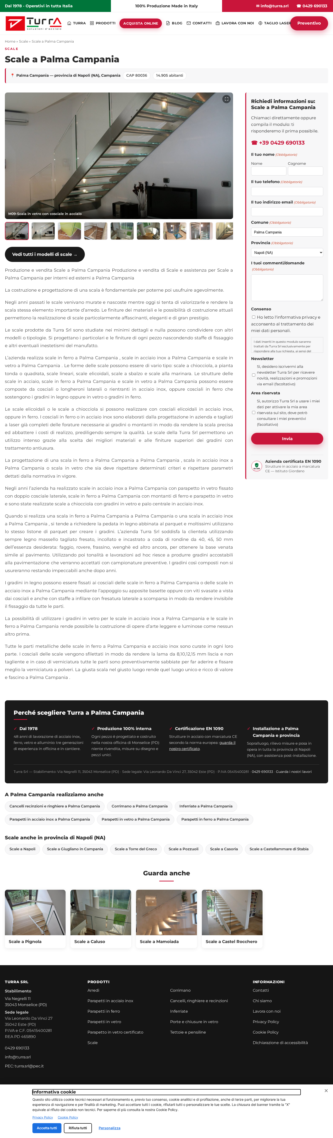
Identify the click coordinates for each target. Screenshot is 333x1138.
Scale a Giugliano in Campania (75, 849)
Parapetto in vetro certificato (115, 1032)
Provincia (272, 243)
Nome (256, 163)
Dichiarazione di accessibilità (280, 1042)
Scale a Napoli (22, 849)
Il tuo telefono (276, 181)
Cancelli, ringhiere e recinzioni (199, 1001)
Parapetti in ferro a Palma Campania (215, 819)
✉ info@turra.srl (272, 6)
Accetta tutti (47, 1128)
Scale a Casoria (224, 849)
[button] (119, 156)
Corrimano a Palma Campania (140, 806)
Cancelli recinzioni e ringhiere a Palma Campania (55, 806)
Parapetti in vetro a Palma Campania (136, 819)
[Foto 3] (69, 231)
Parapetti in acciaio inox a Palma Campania (50, 819)
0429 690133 (262, 771)
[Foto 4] (96, 231)
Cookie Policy (266, 1032)
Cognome (297, 163)
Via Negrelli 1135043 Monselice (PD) (26, 1001)
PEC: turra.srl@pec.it (24, 1066)
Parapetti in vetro (104, 1021)
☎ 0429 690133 (311, 6)
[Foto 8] (201, 231)
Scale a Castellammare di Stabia (279, 849)
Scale (23, 41)
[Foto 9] (227, 231)
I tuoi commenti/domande (277, 266)
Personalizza (109, 1128)
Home (10, 41)
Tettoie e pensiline (188, 1032)
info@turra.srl (18, 1057)
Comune (271, 222)
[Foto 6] (148, 231)
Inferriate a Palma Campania (206, 806)
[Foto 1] (17, 231)
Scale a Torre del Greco (136, 849)
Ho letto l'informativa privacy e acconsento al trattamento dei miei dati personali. (285, 324)
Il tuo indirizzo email (283, 202)
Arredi (93, 990)
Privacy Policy (266, 1021)
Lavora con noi (267, 1011)
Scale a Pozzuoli (183, 849)
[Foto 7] (175, 231)
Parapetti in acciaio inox (110, 1001)
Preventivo (309, 23)
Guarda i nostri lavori (294, 771)
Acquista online (140, 23)
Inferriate (179, 1011)
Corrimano (180, 990)
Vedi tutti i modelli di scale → (45, 254)
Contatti (261, 990)
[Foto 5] (122, 231)
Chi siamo (262, 1001)
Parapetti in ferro (104, 1011)
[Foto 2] (43, 231)
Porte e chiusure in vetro (194, 1021)
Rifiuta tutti (78, 1128)
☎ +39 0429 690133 (278, 142)
